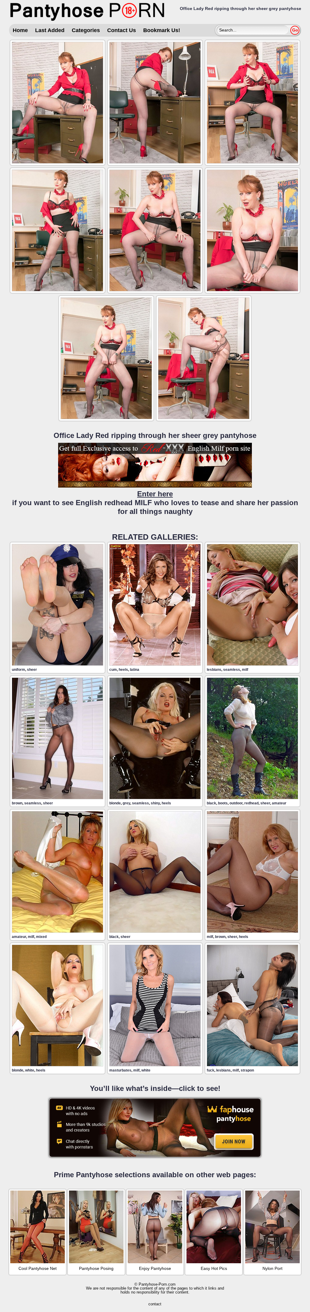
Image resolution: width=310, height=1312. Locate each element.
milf (245, 670)
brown (17, 803)
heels (123, 670)
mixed (41, 937)
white (29, 1070)
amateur (279, 803)
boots (223, 803)
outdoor (235, 803)
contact (154, 1304)
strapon (247, 1070)
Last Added (49, 30)
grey (126, 803)
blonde (115, 803)
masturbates (120, 1070)
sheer (32, 670)
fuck (210, 1070)
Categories (86, 30)
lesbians (214, 670)
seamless (231, 670)
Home (20, 30)
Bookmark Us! (161, 30)
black (211, 803)
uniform (18, 670)
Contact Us (121, 30)
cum (113, 670)
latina (134, 670)
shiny (155, 803)
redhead (251, 803)
